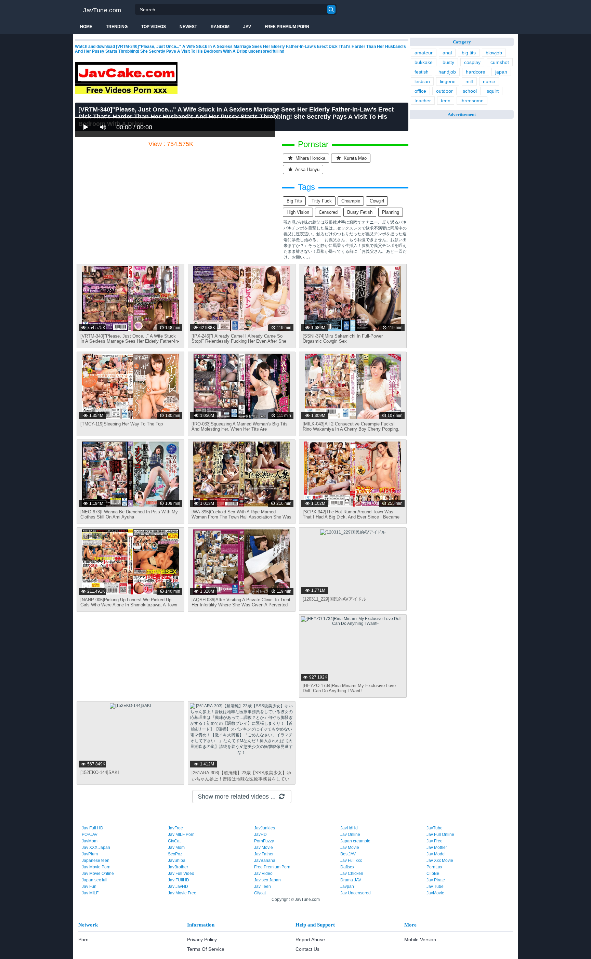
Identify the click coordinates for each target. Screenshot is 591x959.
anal (447, 52)
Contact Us (307, 949)
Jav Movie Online (98, 873)
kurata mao (354, 158)
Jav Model (436, 854)
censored (328, 212)
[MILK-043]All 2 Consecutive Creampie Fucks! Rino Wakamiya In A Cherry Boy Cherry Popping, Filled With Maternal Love (351, 429)
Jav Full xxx (351, 860)
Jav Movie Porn (96, 867)
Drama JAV (350, 880)
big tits (294, 200)
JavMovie (435, 893)
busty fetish (359, 212)
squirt (493, 91)
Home (86, 26)
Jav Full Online (440, 834)
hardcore (475, 72)
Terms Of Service (205, 949)
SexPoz (175, 854)
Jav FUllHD (178, 880)
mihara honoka (309, 158)
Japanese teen (95, 860)
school (470, 91)
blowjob (494, 52)
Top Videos (153, 26)
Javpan (347, 886)
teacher (423, 100)
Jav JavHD (178, 886)
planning (390, 212)
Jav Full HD (92, 828)
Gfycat (260, 893)
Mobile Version (420, 939)
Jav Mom (176, 847)
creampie (350, 200)
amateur (424, 52)
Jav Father (264, 854)
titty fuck (322, 200)
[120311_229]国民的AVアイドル (334, 599)
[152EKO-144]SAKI (99, 772)
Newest (188, 26)
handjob (447, 72)
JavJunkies (264, 828)
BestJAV (348, 854)
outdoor (444, 91)
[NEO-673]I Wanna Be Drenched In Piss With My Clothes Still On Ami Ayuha (129, 514)
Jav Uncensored (355, 893)
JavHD (260, 834)
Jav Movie (263, 847)
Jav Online (350, 834)
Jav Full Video (181, 873)
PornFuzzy (264, 841)
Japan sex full (94, 880)
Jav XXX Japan (96, 847)
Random (220, 26)
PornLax (434, 867)
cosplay (472, 62)
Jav (247, 26)
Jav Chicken (351, 873)
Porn (83, 939)
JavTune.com (102, 10)
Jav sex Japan (267, 880)
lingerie (448, 81)
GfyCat (174, 841)
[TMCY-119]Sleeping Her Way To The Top (121, 423)
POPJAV (89, 834)
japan (501, 72)
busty (448, 62)
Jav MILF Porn (181, 834)
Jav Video (263, 873)
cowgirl (377, 200)
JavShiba (176, 860)
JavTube (434, 828)
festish (422, 72)
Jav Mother (436, 847)
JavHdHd (349, 828)
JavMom (89, 841)
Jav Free (434, 841)
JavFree (175, 828)
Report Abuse (310, 939)
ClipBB (432, 873)
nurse (489, 81)
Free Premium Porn (287, 26)
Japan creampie (355, 841)
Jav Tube (435, 886)
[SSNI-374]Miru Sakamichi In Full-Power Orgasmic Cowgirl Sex (343, 338)
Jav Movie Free (182, 893)
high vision (298, 212)
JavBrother (178, 867)
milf (469, 81)
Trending (117, 26)
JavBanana (264, 860)
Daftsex (347, 867)
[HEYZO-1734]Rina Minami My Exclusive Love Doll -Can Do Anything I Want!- (349, 688)
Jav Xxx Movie (439, 860)
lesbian (422, 81)
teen (445, 100)
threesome (472, 100)
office (420, 91)
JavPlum (90, 854)
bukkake (424, 62)
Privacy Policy (202, 939)
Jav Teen (262, 886)
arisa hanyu (306, 169)
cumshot (499, 62)
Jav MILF (90, 893)
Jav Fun (89, 886)
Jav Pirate (435, 880)
